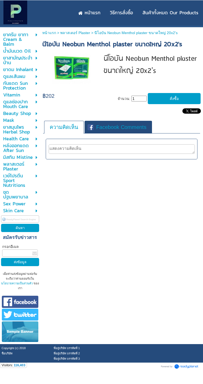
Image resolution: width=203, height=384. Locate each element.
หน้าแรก (49, 33)
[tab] (64, 127)
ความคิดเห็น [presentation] (64, 127)
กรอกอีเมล (10, 246)
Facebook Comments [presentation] (121, 127)
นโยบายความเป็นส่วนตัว (17, 283)
